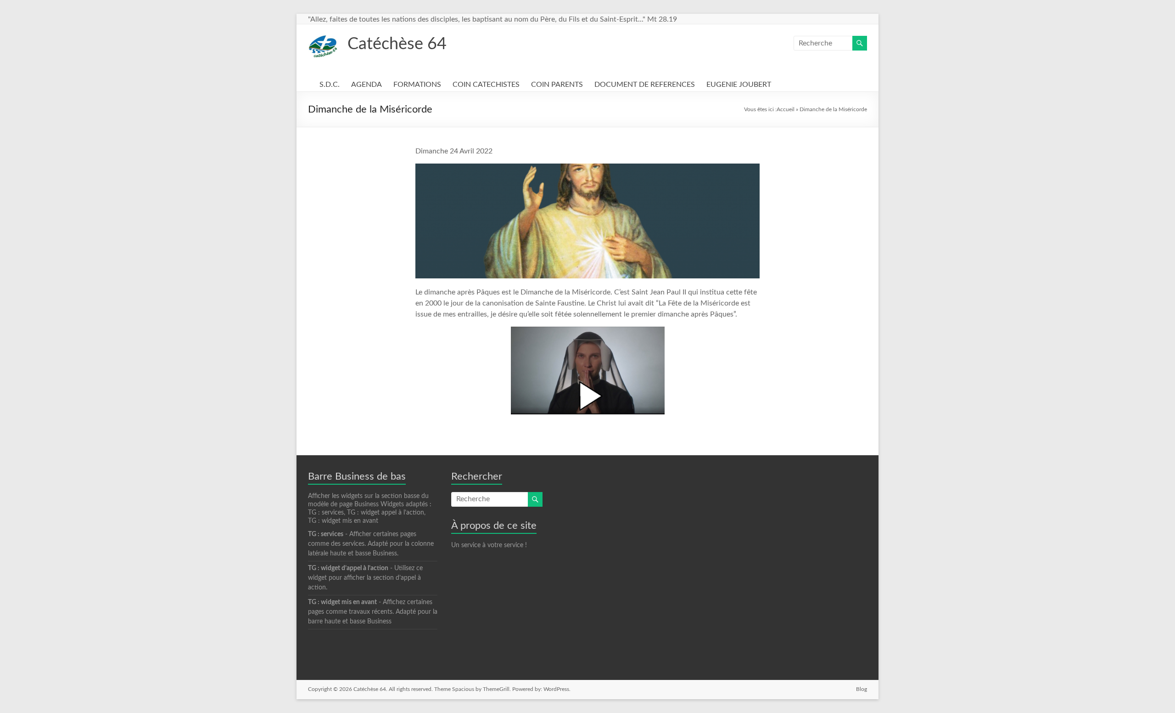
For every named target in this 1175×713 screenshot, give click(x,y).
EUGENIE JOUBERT (738, 84)
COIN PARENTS (557, 84)
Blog (861, 689)
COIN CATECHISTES (486, 84)
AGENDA (366, 84)
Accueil (786, 109)
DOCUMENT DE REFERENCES (644, 84)
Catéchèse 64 (397, 44)
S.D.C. (329, 84)
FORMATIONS (417, 84)
